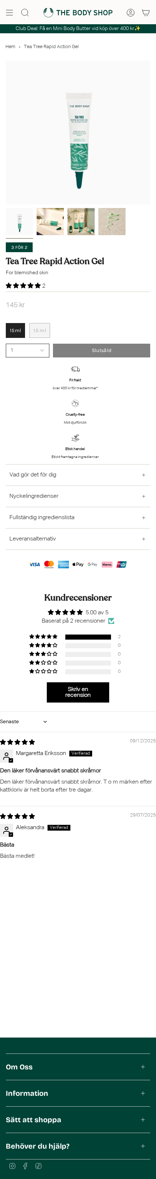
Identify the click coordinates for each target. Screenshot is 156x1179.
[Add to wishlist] (8, 359)
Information (27, 1093)
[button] (24, 286)
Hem (10, 46)
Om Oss (19, 1067)
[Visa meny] (9, 12)
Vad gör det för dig (32, 475)
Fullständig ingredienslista (41, 518)
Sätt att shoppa (33, 1119)
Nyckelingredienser (33, 496)
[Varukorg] (145, 12)
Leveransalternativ (32, 539)
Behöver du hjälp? (37, 1146)
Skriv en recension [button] (78, 692)
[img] (17, 743)
